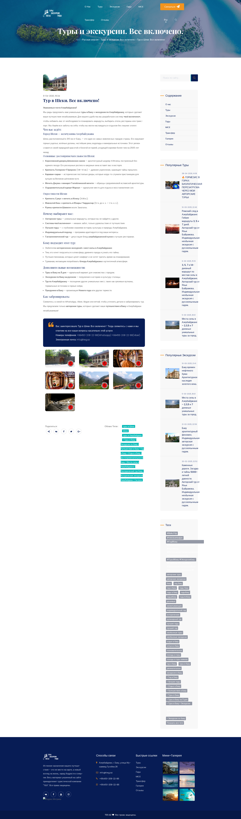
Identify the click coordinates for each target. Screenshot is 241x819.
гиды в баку (172, 592)
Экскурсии (114, 6)
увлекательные (174, 668)
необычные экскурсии (177, 637)
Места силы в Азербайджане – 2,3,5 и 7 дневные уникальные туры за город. (189, 327)
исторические (173, 614)
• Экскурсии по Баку (176, 718)
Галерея (169, 138)
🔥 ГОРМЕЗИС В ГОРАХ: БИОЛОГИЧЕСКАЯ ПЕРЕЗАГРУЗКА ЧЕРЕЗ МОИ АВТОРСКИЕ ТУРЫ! (192, 187)
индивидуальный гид (176, 610)
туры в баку (184, 663)
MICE (140, 6)
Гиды (129, 6)
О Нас (88, 6)
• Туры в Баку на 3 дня (177, 699)
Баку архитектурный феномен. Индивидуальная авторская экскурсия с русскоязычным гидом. (191, 440)
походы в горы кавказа (177, 659)
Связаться (169, 6)
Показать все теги (175, 722)
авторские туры (174, 574)
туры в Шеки (128, 426)
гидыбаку (185, 592)
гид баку (178, 583)
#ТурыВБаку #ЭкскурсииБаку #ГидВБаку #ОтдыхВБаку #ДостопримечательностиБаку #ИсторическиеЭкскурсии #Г (181, 559)
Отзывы (105, 19)
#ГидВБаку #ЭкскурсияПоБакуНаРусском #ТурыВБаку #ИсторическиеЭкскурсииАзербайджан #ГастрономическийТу (185, 541)
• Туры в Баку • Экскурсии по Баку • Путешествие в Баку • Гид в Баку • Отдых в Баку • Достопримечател (179, 703)
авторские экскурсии (176, 579)
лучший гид (172, 628)
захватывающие (174, 605)
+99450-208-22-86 (109, 778)
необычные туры (174, 632)
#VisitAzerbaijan (175, 537)
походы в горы (173, 654)
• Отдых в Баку (173, 686)
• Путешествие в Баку (176, 690)
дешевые (171, 601)
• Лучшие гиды (173, 681)
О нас (168, 104)
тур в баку (171, 663)
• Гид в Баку (172, 677)
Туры (100, 6)
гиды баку (183, 587)
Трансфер (89, 19)
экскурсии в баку (174, 672)
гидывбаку (171, 596)
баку (169, 583)
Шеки (125, 430)
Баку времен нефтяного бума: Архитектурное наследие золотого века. (189, 376)
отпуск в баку (173, 646)
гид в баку (171, 587)
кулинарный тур (174, 619)
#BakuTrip (172, 533)
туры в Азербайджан (132, 435)
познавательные (174, 650)
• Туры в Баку (173, 695)
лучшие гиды (173, 623)
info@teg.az (106, 772)
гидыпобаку (185, 596)
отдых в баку (173, 641)
